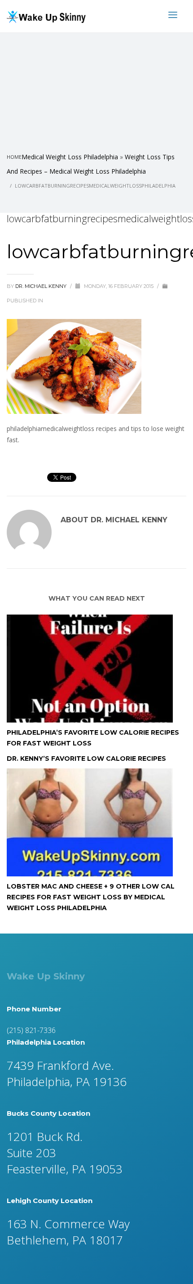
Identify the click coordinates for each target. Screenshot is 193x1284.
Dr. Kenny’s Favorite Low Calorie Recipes (86, 758)
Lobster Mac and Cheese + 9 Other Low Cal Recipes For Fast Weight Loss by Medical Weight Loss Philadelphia (91, 897)
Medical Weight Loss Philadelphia (70, 157)
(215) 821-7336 (31, 1030)
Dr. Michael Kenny (41, 286)
